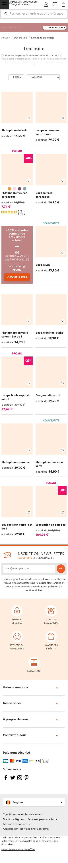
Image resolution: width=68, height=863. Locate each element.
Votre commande (15, 687)
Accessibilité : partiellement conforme (26, 829)
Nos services (12, 703)
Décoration (20, 38)
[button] (34, 802)
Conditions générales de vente (21, 814)
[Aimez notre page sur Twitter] (13, 779)
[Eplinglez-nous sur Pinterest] (26, 779)
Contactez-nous (14, 735)
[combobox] (34, 14)
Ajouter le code (17, 277)
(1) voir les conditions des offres (18, 850)
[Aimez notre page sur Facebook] (6, 779)
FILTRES (16, 77)
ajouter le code (56, 28)
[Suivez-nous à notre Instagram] (19, 779)
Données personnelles (41, 819)
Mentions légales (13, 819)
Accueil (5, 38)
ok (60, 568)
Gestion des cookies (15, 824)
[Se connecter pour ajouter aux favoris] (28, 118)
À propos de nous (15, 719)
